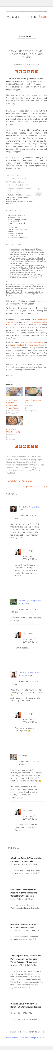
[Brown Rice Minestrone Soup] (14, 421)
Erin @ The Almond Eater (30, 507)
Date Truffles (17, 325)
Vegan (39, 459)
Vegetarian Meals (23, 462)
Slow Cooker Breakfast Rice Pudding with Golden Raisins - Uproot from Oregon (24, 892)
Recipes (9, 459)
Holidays (10, 467)
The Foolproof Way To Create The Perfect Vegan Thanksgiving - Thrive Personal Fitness (25, 958)
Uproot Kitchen (26, 19)
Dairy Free (21, 457)
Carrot (31, 465)
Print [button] (38, 195)
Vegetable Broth (33, 470)
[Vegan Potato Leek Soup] (33, 391)
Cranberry (39, 465)
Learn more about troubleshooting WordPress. (25, 1038)
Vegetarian (10, 462)
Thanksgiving (34, 467)
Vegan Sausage (19, 470)
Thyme (9, 470)
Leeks (17, 467)
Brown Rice (23, 465)
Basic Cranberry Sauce (33, 342)
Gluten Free (36, 457)
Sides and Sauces (21, 459)
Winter (35, 462)
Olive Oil (24, 467)
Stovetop (32, 459)
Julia (21, 755)
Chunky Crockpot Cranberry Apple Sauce (26, 345)
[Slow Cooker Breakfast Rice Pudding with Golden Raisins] (14, 391)
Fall (28, 457)
